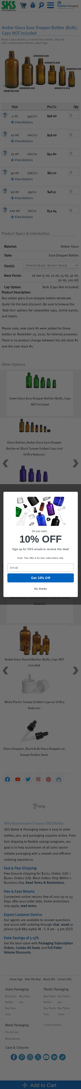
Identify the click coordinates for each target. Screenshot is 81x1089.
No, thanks (40, 589)
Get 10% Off (40, 578)
